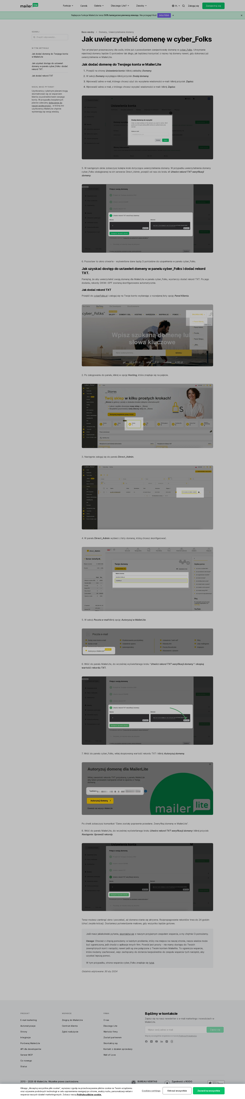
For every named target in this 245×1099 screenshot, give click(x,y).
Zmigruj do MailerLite (72, 1020)
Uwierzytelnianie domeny (121, 32)
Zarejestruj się (213, 5)
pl (176, 6)
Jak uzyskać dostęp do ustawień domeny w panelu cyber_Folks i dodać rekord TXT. (50, 66)
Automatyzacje (27, 1026)
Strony (23, 1031)
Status (23, 1066)
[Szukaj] (183, 6)
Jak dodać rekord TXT (42, 76)
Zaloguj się (193, 5)
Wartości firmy (111, 1031)
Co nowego (26, 1060)
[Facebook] (146, 1041)
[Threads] (171, 1041)
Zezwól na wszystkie (209, 1090)
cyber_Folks (186, 49)
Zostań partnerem (113, 1037)
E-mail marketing (28, 1020)
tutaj (151, 962)
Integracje (25, 1037)
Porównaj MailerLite (30, 1043)
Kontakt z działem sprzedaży (118, 1049)
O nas (106, 1020)
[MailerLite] (29, 5)
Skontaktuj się (111, 1043)
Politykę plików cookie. (89, 1094)
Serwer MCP (26, 1055)
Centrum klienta (70, 1026)
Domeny (103, 32)
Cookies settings (151, 1090)
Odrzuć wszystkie (177, 1090)
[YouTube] (156, 1041)
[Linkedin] (161, 1041)
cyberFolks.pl (100, 295)
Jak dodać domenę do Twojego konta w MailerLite (50, 55)
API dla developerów (30, 1049)
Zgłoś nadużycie (70, 1031)
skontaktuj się (127, 933)
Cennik (83, 5)
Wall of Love (110, 1055)
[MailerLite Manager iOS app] (216, 1083)
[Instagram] (166, 1041)
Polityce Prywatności (188, 1036)
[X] (151, 1041)
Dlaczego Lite (110, 1026)
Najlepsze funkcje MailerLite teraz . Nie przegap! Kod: (122, 15)
